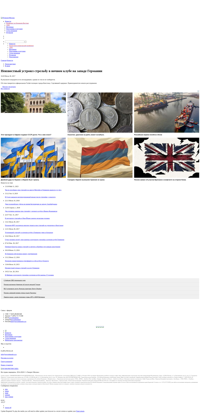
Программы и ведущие (14, 29)
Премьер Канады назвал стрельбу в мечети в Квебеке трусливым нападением (32, 247)
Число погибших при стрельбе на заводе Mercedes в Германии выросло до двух (33, 190)
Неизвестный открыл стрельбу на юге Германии (22, 268)
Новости (8, 21)
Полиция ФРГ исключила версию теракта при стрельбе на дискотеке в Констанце (34, 225)
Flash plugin (80, 411)
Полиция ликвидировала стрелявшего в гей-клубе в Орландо (27, 261)
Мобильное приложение (13, 340)
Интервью (10, 27)
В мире (7, 66)
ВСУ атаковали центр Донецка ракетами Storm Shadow (23, 289)
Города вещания (6, 361)
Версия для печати (9, 87)
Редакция (9, 32)
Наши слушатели (7, 365)
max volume (9, 397)
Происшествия (10, 64)
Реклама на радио (7, 358)
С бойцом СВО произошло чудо (15, 280)
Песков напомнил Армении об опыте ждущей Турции (22, 284)
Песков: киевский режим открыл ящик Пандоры (20, 293)
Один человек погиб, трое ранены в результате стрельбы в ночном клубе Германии (34, 239)
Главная (3, 60)
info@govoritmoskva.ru (18, 321)
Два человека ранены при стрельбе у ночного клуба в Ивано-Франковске (31, 211)
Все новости (5, 88)
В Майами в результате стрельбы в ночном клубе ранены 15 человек (29, 275)
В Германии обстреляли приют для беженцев (21, 254)
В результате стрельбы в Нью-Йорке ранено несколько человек (27, 218)
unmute (7, 395)
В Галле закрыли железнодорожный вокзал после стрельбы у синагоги (30, 197)
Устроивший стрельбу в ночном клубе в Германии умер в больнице (29, 232)
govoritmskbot (13, 318)
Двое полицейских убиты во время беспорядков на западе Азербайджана (31, 204)
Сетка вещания (11, 31)
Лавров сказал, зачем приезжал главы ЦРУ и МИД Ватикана (24, 297)
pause (7, 391)
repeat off (8, 408)
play (6, 389)
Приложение (13, 57)
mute (6, 393)
